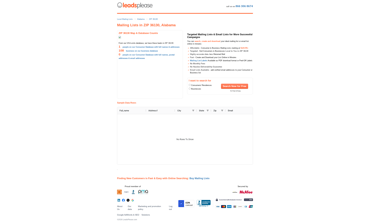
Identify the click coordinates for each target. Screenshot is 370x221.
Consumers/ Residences (201, 85)
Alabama (141, 19)
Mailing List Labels (198, 60)
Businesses (196, 89)
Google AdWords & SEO (128, 215)
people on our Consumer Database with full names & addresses (151, 47)
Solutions (145, 215)
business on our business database (142, 51)
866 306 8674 (244, 6)
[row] (200, 110)
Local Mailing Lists (125, 19)
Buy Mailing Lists (199, 178)
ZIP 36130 (153, 19)
